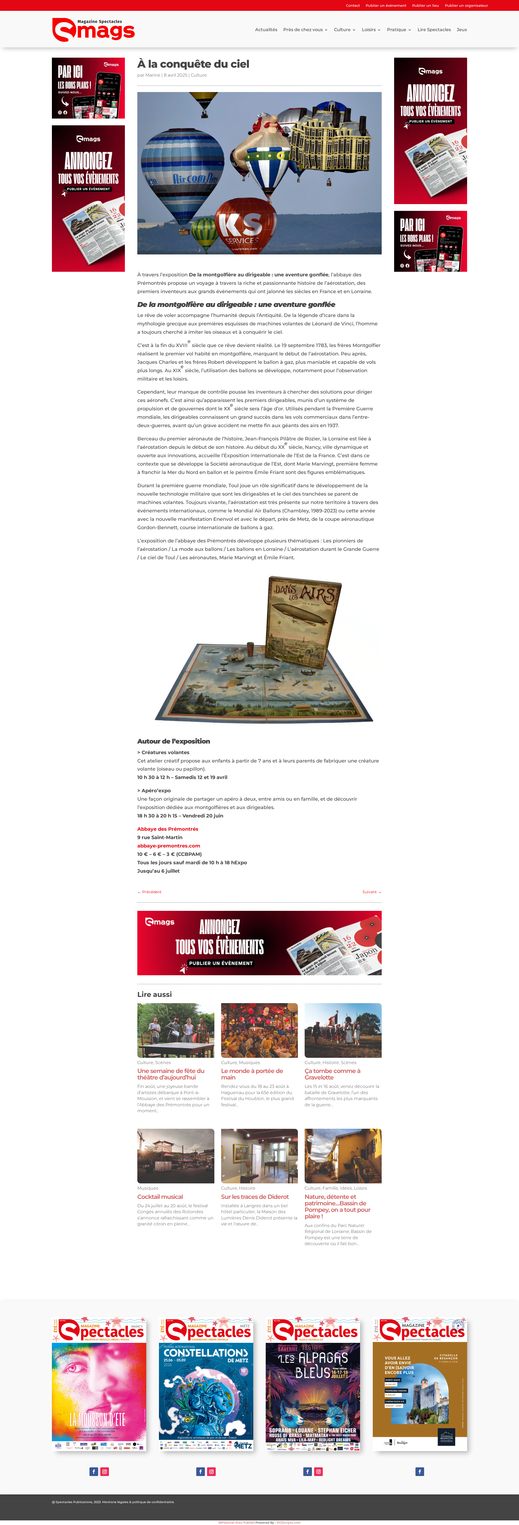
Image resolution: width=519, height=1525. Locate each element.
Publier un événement (386, 6)
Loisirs (369, 29)
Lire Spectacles (434, 29)
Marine (152, 75)
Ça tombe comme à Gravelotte (332, 1074)
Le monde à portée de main (252, 1074)
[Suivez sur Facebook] (93, 1471)
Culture (342, 29)
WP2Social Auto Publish (236, 1522)
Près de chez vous (303, 29)
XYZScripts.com (289, 1522)
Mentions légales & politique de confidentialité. (138, 1502)
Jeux (462, 29)
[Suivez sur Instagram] (104, 1471)
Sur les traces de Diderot (255, 1196)
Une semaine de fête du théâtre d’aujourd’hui (170, 1074)
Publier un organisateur (466, 6)
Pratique (396, 29)
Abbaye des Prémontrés (167, 829)
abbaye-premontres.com (168, 846)
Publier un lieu (425, 6)
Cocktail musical (160, 1196)
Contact (353, 6)
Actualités (266, 29)
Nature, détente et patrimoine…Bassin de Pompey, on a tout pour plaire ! (337, 1206)
